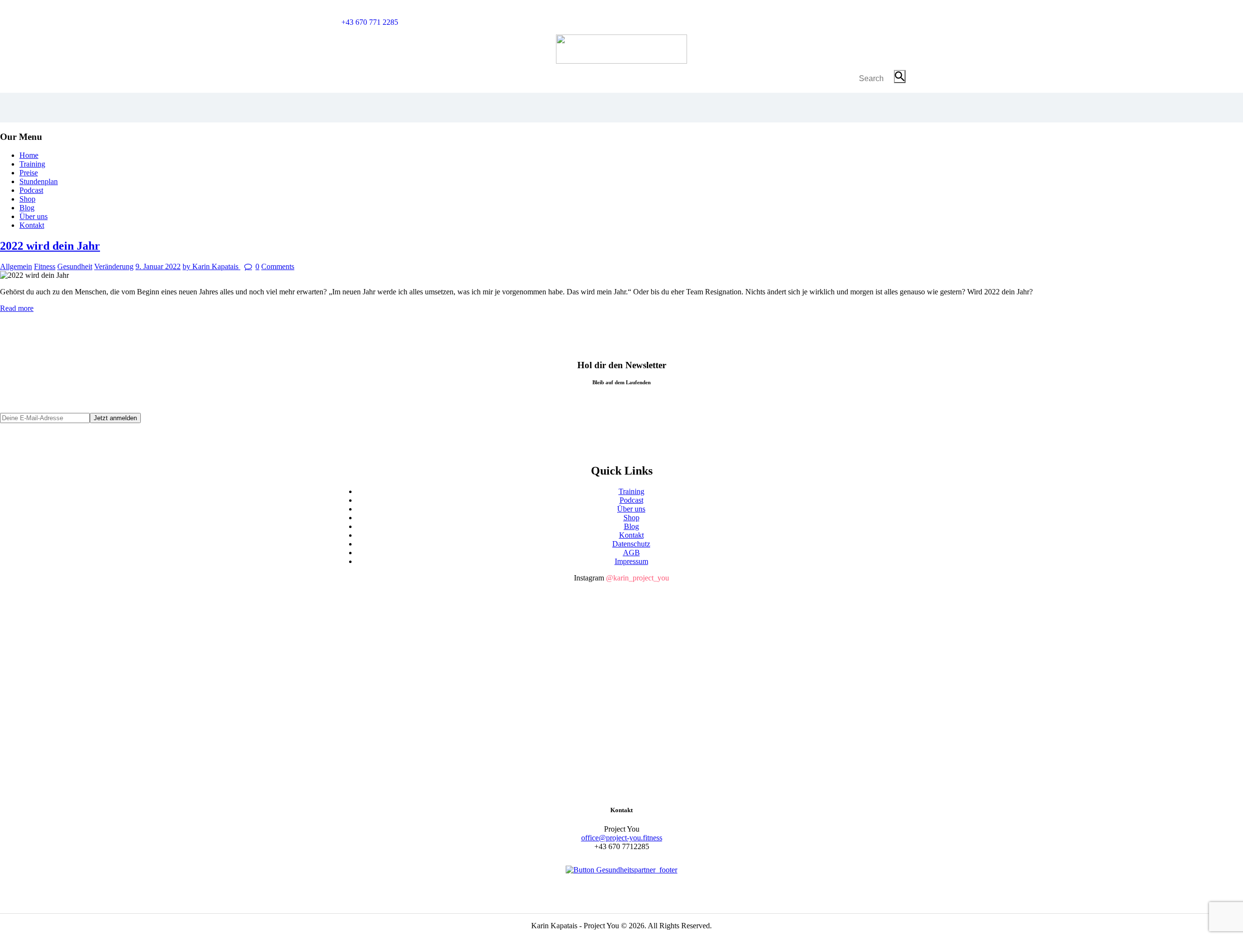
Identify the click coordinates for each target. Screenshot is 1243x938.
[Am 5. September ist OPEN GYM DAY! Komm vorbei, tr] (621, 613)
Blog (631, 526)
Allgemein (16, 266)
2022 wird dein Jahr (50, 245)
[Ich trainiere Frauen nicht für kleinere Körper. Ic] (432, 715)
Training (631, 491)
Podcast (631, 500)
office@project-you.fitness (621, 838)
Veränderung (114, 266)
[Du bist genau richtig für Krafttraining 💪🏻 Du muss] (811, 667)
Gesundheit (74, 266)
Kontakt (631, 535)
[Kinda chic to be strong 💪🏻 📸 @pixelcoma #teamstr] (811, 609)
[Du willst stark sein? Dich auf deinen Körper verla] (432, 618)
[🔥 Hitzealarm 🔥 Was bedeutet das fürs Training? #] (621, 653)
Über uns (631, 509)
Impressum (631, 561)
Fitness (44, 266)
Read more (17, 308)
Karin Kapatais (211, 266)
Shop (631, 517)
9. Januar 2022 (158, 266)
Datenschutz (631, 544)
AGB (631, 552)
